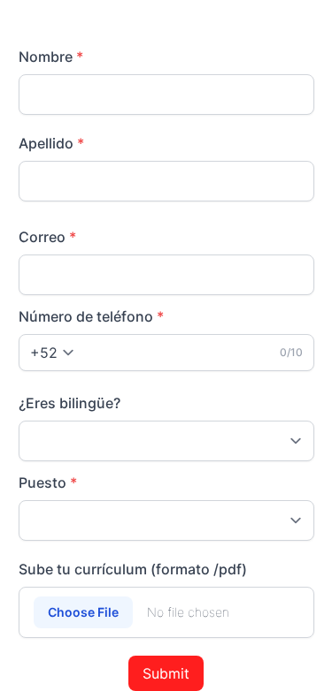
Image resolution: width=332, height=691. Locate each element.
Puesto (48, 482)
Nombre (51, 56)
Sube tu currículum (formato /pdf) (133, 569)
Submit (166, 673)
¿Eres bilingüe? (69, 403)
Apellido (51, 143)
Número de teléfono (91, 316)
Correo (47, 237)
